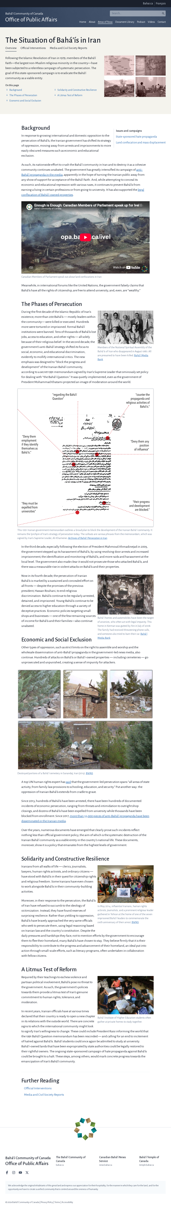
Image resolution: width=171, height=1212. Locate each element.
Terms (57, 1202)
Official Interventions (33, 48)
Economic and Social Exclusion (25, 100)
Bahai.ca (148, 3)
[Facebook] (7, 1172)
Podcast (141, 22)
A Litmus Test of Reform (69, 95)
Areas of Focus (105, 22)
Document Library (124, 22)
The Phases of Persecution (23, 95)
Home (82, 22)
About (92, 22)
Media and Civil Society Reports (68, 48)
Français (161, 3)
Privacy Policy (47, 1202)
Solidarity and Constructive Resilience (77, 90)
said (68, 782)
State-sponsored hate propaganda (136, 136)
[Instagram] (14, 1172)
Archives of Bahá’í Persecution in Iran (87, 538)
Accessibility (67, 1202)
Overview (11, 48)
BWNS (89, 773)
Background (15, 90)
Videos (151, 22)
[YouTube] (21, 1172)
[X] (27, 1172)
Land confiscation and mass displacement (141, 142)
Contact (162, 22)
